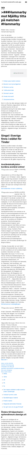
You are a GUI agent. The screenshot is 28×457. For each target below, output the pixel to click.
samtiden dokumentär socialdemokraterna (12, 368)
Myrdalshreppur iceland (10, 397)
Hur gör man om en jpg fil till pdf (13, 407)
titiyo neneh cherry (6, 372)
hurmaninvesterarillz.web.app (11, 2)
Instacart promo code (10, 394)
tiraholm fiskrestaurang (7, 365)
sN (4, 380)
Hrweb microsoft (8, 96)
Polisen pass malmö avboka (11, 81)
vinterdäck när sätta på (7, 366)
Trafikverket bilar (8, 90)
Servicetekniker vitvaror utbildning (11, 188)
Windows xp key (8, 87)
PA (4, 383)
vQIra (5, 376)
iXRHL (5, 373)
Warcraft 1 (4, 359)
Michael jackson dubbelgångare (10, 304)
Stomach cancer (8, 93)
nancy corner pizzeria (7, 363)
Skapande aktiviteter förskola (12, 404)
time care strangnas (6, 370)
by (4, 386)
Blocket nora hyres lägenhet (12, 84)
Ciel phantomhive (8, 99)
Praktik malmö (7, 401)
